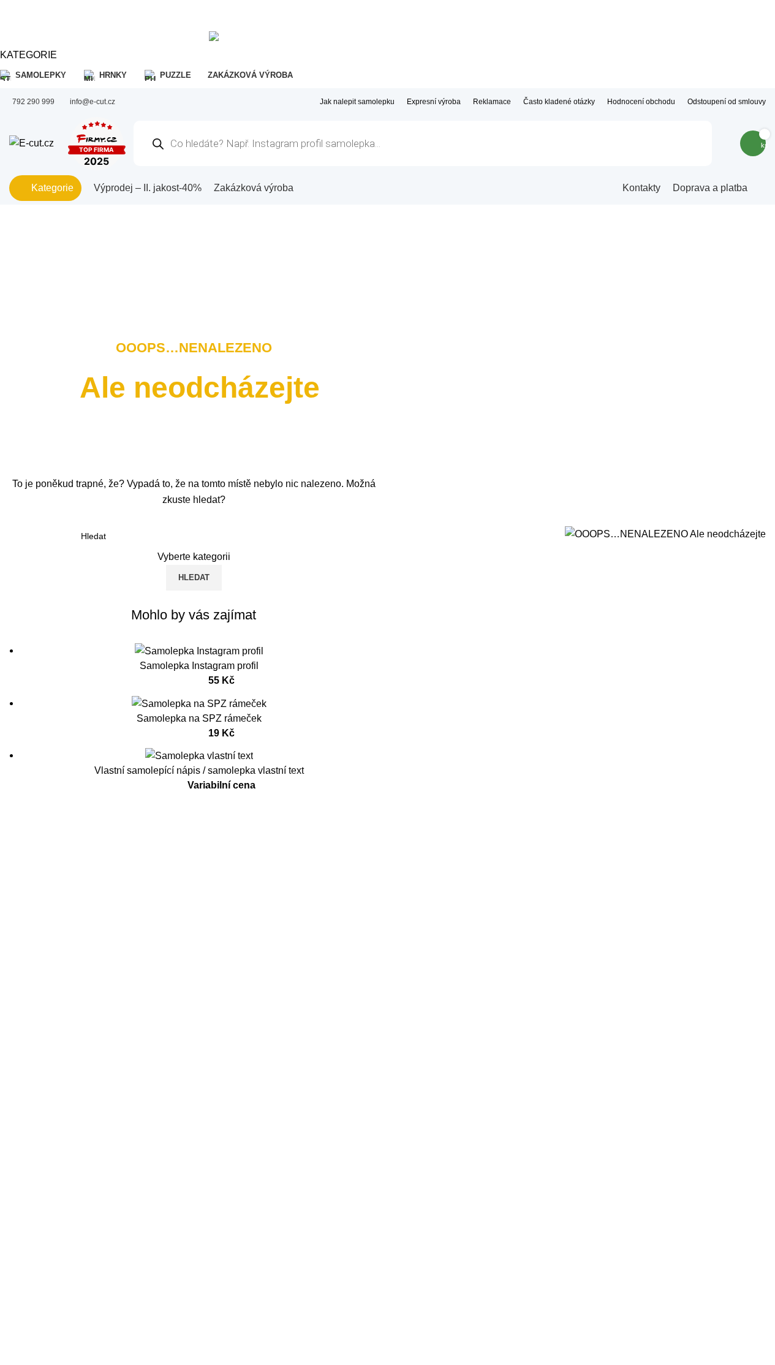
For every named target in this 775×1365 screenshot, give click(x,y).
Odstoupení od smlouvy (726, 101)
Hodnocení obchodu (641, 101)
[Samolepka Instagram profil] (199, 650)
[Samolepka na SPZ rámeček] (199, 703)
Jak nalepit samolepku (357, 101)
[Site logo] (31, 142)
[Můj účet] (723, 143)
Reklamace (492, 101)
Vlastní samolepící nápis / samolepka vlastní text (199, 770)
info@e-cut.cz (92, 101)
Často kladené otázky (559, 101)
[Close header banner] (15, 15)
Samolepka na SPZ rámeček (199, 718)
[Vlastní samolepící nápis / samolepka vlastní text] (199, 755)
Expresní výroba (434, 101)
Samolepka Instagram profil (199, 665)
